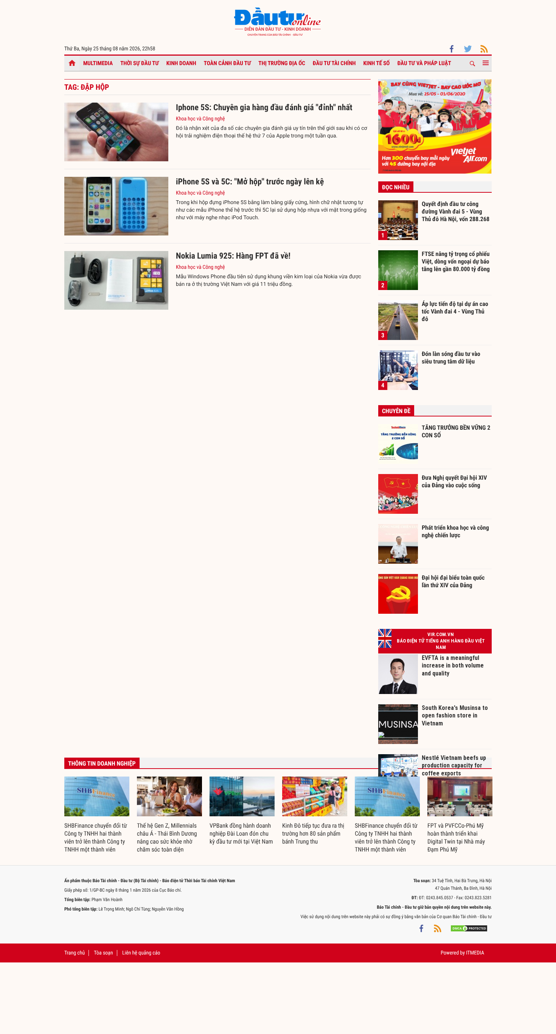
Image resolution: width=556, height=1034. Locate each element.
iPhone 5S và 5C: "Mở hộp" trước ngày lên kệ (250, 182)
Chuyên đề (396, 411)
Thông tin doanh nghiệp (102, 763)
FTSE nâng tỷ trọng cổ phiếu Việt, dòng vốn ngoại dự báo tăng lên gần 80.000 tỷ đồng (456, 261)
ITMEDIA (475, 953)
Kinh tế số (376, 63)
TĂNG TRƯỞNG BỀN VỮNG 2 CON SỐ (456, 431)
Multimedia (98, 63)
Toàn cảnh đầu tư (227, 63)
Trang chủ (74, 953)
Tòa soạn (103, 953)
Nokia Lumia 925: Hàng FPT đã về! (233, 256)
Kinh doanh (181, 63)
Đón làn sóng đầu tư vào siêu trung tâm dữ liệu (451, 357)
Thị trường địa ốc (281, 63)
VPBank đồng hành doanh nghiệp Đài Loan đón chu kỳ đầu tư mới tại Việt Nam (241, 833)
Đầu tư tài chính (334, 63)
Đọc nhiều (396, 187)
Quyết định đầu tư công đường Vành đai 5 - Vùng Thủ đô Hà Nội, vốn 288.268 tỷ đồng (455, 211)
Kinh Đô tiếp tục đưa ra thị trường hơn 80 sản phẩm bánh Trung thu (313, 833)
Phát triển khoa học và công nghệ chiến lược (455, 531)
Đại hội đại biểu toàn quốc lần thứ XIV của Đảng (453, 581)
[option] (97, 815)
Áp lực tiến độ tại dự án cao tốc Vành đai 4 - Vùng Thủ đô (455, 311)
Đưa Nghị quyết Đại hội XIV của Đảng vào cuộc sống (454, 481)
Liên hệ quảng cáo (141, 953)
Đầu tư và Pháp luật (424, 63)
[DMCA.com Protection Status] (469, 928)
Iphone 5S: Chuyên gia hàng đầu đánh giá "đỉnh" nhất (264, 107)
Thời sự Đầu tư (139, 63)
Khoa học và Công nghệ (200, 119)
